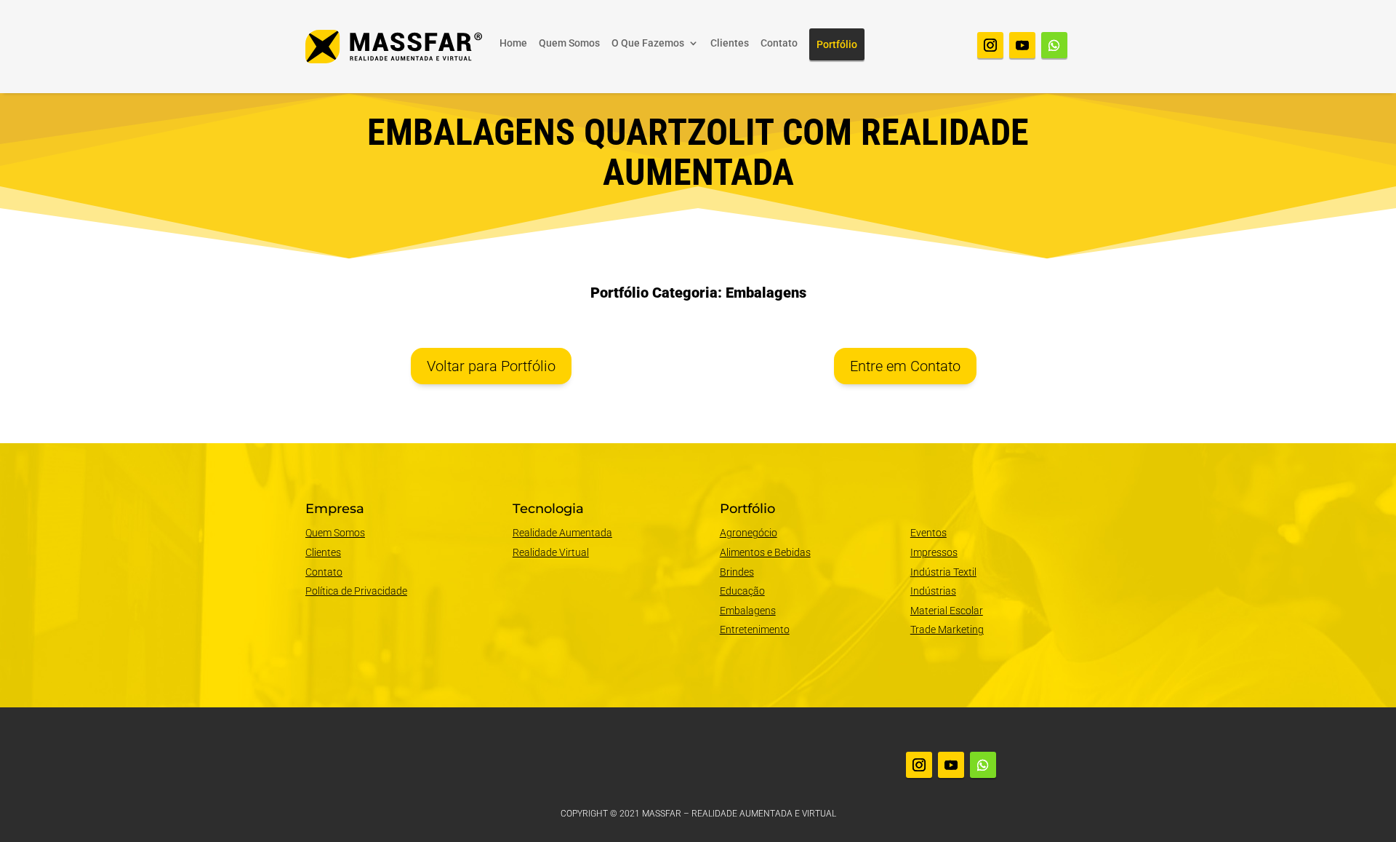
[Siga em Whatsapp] (1054, 45)
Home (513, 43)
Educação (742, 591)
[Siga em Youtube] (1022, 45)
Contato (779, 43)
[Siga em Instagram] (990, 45)
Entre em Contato (905, 366)
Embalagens (748, 610)
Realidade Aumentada (562, 533)
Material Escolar (946, 610)
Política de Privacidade (356, 591)
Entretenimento (755, 629)
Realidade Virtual (551, 552)
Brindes (737, 572)
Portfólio (837, 44)
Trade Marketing (947, 629)
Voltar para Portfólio (491, 366)
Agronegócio (748, 533)
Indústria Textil (943, 572)
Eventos (928, 533)
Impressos (934, 552)
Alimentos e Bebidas (765, 552)
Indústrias (933, 591)
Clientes (729, 43)
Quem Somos (569, 43)
